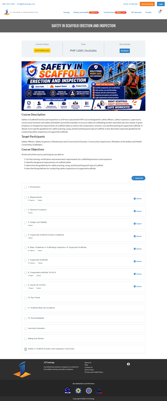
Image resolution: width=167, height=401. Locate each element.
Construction (115, 12)
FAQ (86, 365)
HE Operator (136, 12)
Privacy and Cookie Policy (94, 372)
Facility (148, 12)
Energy (67, 12)
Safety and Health (85, 12)
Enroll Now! (124, 51)
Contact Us (88, 367)
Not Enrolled (42, 50)
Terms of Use (89, 370)
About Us (88, 362)
